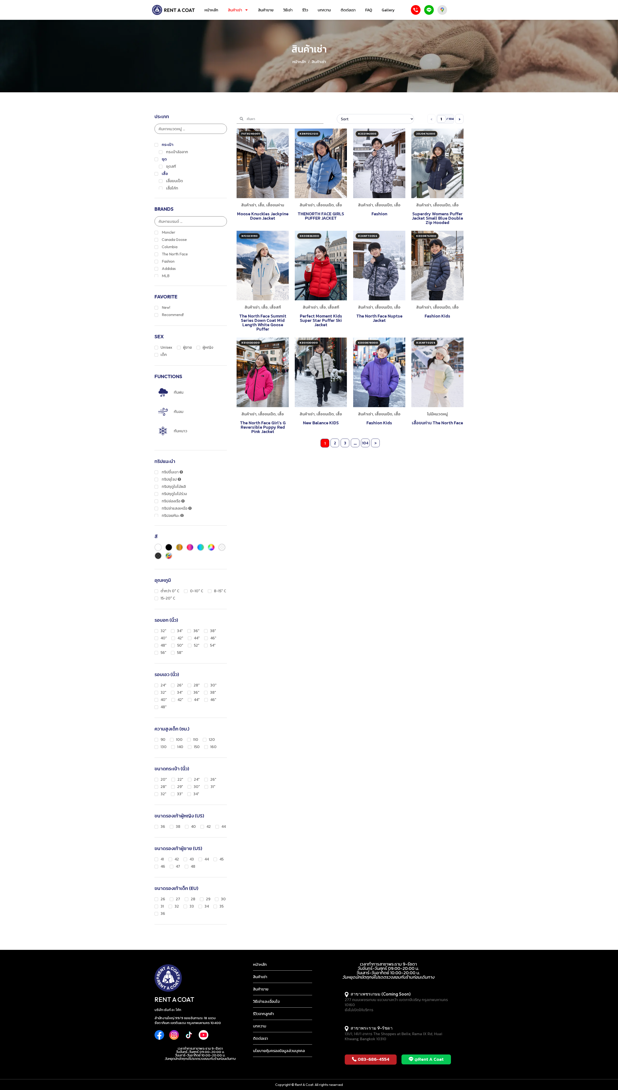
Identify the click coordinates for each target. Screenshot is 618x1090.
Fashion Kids (437, 316)
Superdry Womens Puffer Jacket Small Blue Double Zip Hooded (437, 218)
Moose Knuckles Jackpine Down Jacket (262, 215)
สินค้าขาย (266, 10)
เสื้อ (261, 205)
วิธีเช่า (288, 10)
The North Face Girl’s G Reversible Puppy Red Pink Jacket (263, 427)
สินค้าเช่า (235, 10)
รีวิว (305, 10)
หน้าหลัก (211, 10)
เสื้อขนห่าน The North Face (437, 422)
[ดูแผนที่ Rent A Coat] (442, 10)
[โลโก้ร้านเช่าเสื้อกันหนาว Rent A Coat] (173, 10)
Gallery (388, 10)
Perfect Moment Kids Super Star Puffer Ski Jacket (321, 320)
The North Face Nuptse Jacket (379, 318)
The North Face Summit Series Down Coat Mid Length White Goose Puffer (262, 322)
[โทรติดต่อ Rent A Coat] (416, 10)
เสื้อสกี (275, 307)
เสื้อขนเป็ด (325, 205)
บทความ (324, 10)
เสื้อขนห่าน (275, 205)
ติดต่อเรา (348, 10)
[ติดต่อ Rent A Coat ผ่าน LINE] (429, 10)
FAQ (368, 10)
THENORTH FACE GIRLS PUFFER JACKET (321, 215)
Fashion (379, 213)
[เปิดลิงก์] (161, 1035)
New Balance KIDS (321, 422)
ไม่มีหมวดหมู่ (437, 414)
